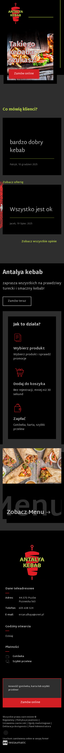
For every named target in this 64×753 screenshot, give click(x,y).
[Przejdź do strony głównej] (15, 13)
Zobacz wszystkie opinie (39, 241)
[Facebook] (5, 732)
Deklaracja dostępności (15, 727)
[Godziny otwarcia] (27, 636)
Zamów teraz (17, 301)
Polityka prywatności (27, 720)
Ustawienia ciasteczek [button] (15, 723)
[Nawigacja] (50, 12)
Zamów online (24, 73)
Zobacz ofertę (13, 182)
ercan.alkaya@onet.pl (31, 615)
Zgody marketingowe (39, 723)
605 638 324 (26, 608)
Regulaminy (9, 720)
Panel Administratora (40, 727)
